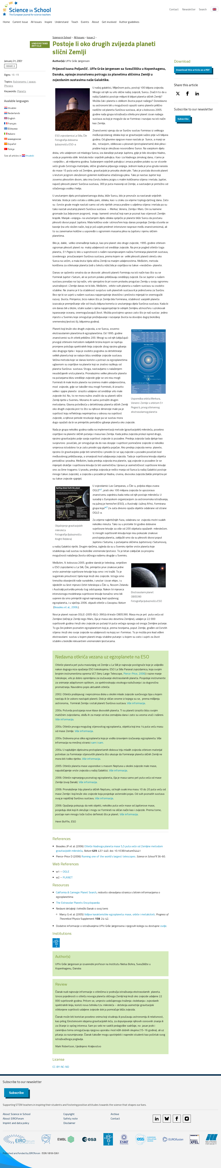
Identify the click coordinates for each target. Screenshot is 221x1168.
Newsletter (188, 9)
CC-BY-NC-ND (60, 1067)
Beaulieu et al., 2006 (66, 607)
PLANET (68, 877)
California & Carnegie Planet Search (76, 892)
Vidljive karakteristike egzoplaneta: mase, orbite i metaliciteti (119, 914)
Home (6, 22)
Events (85, 22)
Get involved (109, 22)
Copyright (69, 1114)
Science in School (61, 37)
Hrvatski (11, 108)
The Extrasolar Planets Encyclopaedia (78, 903)
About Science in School (16, 1114)
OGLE (66, 871)
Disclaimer (69, 1123)
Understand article (40, 44)
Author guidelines (129, 22)
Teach (74, 22)
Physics (8, 86)
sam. (101, 742)
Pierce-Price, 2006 (134, 673)
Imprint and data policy (16, 1123)
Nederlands (13, 113)
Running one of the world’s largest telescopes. (109, 856)
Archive (115, 1114)
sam (93, 742)
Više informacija (136, 703)
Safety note (70, 1118)
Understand (61, 22)
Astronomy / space (24, 81)
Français (11, 123)
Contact (174, 9)
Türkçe (11, 149)
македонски (14, 139)
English (11, 118)
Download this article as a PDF (193, 70)
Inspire (48, 22)
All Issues (36, 22)
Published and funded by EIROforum (21, 1153)
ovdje (163, 926)
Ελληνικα (12, 128)
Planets (21, 91)
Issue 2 (91, 37)
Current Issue (20, 22)
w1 (100, 489)
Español (11, 144)
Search (203, 9)
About (95, 22)
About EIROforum (13, 1118)
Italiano (11, 134)
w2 (105, 507)
